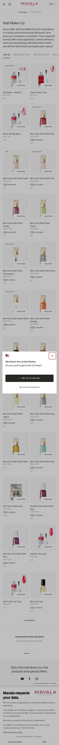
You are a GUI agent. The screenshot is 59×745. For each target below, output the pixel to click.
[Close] (52, 356)
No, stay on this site (30, 387)
